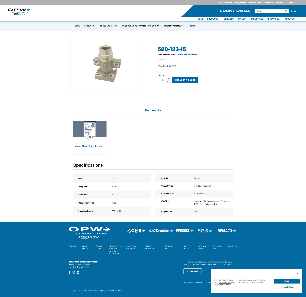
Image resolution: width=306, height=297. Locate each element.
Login (293, 11)
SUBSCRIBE (192, 271)
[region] (256, 281)
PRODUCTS (212, 19)
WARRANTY (232, 246)
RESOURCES (273, 19)
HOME (200, 19)
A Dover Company (98, 290)
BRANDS (242, 19)
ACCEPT (287, 281)
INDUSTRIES (257, 19)
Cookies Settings (287, 287)
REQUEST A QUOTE (185, 80)
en (292, 3)
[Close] (298, 273)
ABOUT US (290, 19)
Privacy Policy (225, 285)
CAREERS (72, 246)
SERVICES (229, 19)
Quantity (161, 75)
